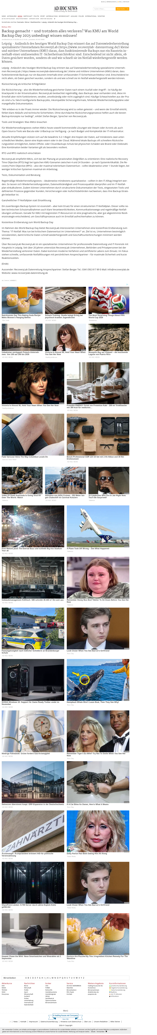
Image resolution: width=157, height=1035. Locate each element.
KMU (9, 27)
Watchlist (70, 988)
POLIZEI (81, 16)
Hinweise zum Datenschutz (70, 1021)
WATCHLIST (126, 2)
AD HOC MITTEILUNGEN (8, 18)
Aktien (47, 996)
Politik (26, 990)
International (28, 1002)
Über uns (87, 1021)
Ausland (27, 996)
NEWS (4, 16)
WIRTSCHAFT (27, 16)
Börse (27, 22)
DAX (3, 986)
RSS (120, 2)
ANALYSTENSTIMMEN (22, 18)
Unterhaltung (28, 1000)
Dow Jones (5, 994)
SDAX (3, 992)
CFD (46, 986)
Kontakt (69, 994)
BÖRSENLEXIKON (111, 2)
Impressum (33, 1021)
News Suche (121, 9)
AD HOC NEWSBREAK (74, 986)
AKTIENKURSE (12, 16)
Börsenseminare (51, 1002)
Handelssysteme (51, 992)
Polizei (26, 998)
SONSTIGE (101, 16)
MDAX (4, 988)
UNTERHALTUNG (52, 16)
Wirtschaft (27, 988)
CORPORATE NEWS (34, 18)
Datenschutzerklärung (49, 1021)
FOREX (47, 988)
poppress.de (92, 994)
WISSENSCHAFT (64, 16)
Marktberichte (35, 22)
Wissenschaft (28, 994)
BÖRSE (20, 16)
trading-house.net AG (95, 986)
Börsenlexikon (10, 978)
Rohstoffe (48, 990)
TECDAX (4, 990)
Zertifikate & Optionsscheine (50, 999)
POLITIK (36, 16)
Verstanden (100, 1032)
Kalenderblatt (28, 1005)
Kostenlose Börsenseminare (93, 989)
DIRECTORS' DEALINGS (46, 18)
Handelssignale (50, 994)
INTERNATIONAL (91, 16)
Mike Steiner (115, 1021)
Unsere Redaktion (101, 1021)
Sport (26, 992)
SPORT (42, 16)
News (15, 1021)
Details (93, 1032)
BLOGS (103, 2)
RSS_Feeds (70, 992)
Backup (4, 27)
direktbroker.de (93, 992)
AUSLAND (74, 16)
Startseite (20, 22)
